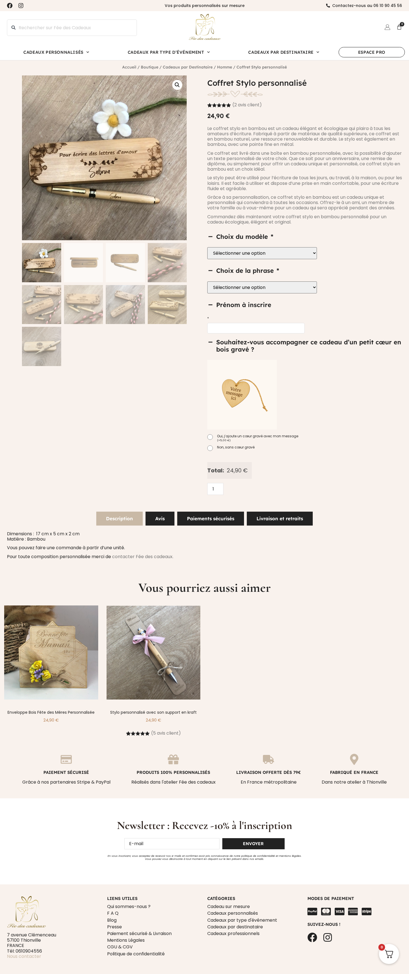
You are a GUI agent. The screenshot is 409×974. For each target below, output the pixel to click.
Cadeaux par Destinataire (280, 52)
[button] (177, 85)
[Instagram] (21, 5)
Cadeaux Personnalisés (53, 52)
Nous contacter (24, 956)
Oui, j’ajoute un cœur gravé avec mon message (257, 438)
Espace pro (371, 52)
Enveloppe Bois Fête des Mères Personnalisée (51, 712)
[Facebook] (10, 5)
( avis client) (247, 105)
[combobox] (72, 27)
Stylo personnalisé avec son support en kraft (153, 712)
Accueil (129, 67)
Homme (224, 67)
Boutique (149, 67)
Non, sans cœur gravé (236, 447)
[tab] (119, 519)
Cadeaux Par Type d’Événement (166, 52)
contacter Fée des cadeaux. (142, 556)
